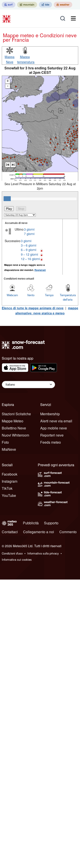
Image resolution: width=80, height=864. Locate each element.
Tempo (49, 295)
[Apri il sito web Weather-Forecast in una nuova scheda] (63, 5)
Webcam (12, 295)
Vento (30, 295)
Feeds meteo (50, 442)
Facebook (9, 474)
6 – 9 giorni (28, 249)
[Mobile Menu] (73, 18)
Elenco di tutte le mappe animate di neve (33, 308)
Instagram (9, 481)
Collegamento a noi (38, 531)
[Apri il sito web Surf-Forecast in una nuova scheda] (8, 5)
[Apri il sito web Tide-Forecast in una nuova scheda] (45, 5)
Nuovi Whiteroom (15, 435)
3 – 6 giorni (28, 245)
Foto (5, 442)
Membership (50, 413)
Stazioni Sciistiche (16, 413)
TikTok (7, 488)
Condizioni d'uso (12, 553)
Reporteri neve (52, 435)
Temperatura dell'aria (68, 297)
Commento (68, 531)
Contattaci (10, 531)
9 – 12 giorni (29, 254)
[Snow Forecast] (7, 18)
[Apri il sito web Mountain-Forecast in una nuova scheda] (27, 5)
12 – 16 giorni (30, 259)
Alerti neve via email (56, 420)
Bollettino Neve (14, 428)
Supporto (51, 522)
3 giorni (29, 229)
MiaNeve (9, 449)
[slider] (7, 198)
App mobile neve (53, 428)
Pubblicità (31, 522)
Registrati (40, 270)
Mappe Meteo (12, 420)
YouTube (9, 495)
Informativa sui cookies (17, 559)
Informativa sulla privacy (43, 553)
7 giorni (29, 233)
